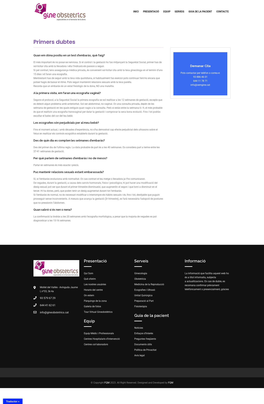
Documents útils (143, 344)
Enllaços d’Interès (143, 333)
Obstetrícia (140, 278)
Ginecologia (140, 273)
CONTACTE (222, 11)
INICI (136, 11)
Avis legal (139, 355)
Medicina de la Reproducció (149, 284)
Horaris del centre (93, 289)
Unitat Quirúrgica (143, 295)
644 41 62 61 (47, 305)
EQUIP (166, 11)
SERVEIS (179, 11)
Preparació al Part (144, 300)
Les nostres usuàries (95, 284)
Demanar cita (200, 66)
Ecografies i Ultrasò (144, 289)
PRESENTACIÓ (151, 11)
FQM (107, 382)
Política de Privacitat (145, 349)
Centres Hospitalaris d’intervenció (102, 338)
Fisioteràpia (140, 306)
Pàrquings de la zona (95, 300)
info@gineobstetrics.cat (54, 312)
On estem (89, 295)
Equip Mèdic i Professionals (99, 333)
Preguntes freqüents (145, 338)
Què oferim (90, 278)
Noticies (138, 327)
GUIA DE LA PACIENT (200, 11)
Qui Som (88, 273)
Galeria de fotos (92, 306)
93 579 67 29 (47, 298)
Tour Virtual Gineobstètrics (98, 311)
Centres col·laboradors (96, 344)
